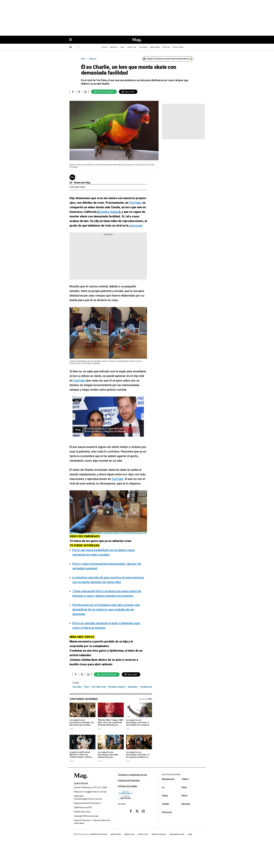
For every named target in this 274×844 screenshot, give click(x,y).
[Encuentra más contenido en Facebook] (72, 91)
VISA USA (166, 47)
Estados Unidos (116, 686)
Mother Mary (155, 47)
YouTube (76, 686)
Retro (185, 795)
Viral (86, 686)
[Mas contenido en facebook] (131, 811)
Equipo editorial (81, 783)
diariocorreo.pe (159, 834)
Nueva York (131, 47)
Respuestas (168, 779)
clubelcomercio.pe (98, 834)
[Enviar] (70, 47)
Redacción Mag (82, 182)
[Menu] (72, 40)
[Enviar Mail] (71, 183)
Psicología (143, 47)
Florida (104, 47)
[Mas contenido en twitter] (137, 811)
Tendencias (146, 686)
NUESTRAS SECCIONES (171, 775)
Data (184, 787)
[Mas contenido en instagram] (143, 811)
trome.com (143, 834)
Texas (122, 47)
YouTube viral (98, 686)
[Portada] (81, 780)
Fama (165, 795)
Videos (185, 779)
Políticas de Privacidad (129, 780)
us (163, 787)
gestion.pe (116, 834)
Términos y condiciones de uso (132, 775)
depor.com (129, 834)
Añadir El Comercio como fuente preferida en (168, 59)
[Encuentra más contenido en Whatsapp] (85, 91)
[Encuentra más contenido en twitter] (79, 91)
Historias (167, 812)
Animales (132, 686)
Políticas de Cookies (127, 786)
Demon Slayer (178, 47)
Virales (165, 804)
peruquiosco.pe (177, 834)
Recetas (186, 804)
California (113, 47)
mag (190, 834)
